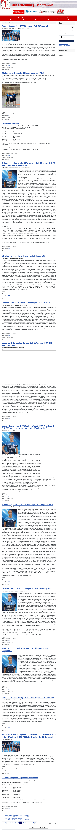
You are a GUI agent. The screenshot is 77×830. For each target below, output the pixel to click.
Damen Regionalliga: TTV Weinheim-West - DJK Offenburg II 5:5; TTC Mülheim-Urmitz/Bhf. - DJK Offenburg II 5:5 (28, 427)
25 (15, 822)
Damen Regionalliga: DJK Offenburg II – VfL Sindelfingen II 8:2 (17, 815)
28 (23, 822)
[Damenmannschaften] (10, 20)
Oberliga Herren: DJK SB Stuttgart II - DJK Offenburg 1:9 (26, 589)
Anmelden (67, 41)
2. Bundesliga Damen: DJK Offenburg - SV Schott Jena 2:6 (16, 816)
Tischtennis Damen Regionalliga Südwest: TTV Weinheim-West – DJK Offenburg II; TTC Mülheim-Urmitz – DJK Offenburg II (29, 736)
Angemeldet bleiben (65, 33)
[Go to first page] (3, 823)
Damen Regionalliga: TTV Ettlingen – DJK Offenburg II (25, 26)
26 (18, 822)
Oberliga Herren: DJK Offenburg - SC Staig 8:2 (13, 818)
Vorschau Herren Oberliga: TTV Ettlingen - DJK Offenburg (26, 303)
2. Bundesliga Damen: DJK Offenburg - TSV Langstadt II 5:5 (27, 504)
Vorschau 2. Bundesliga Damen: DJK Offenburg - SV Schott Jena (17, 819)
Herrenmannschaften (27, 17)
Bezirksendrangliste (10, 123)
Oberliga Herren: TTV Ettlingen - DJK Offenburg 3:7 (24, 256)
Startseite (5, 18)
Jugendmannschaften (40, 17)
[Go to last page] (35, 823)
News (9, 65)
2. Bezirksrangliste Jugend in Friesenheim (20, 778)
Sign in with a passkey (68, 37)
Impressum (42, 827)
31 (31, 822)
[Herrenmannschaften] (23, 20)
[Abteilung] (48, 20)
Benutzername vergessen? (64, 45)
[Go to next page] (33, 823)
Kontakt (33, 827)
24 (13, 822)
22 (7, 822)
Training (56, 18)
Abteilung (49, 17)
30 (28, 822)
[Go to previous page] (5, 823)
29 (25, 822)
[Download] (68, 20)
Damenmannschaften (15, 17)
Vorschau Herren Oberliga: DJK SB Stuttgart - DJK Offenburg (28, 697)
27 (20, 822)
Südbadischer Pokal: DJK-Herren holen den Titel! (23, 73)
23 (10, 822)
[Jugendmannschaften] (35, 20)
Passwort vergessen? (63, 44)
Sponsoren (62, 18)
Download (69, 17)
